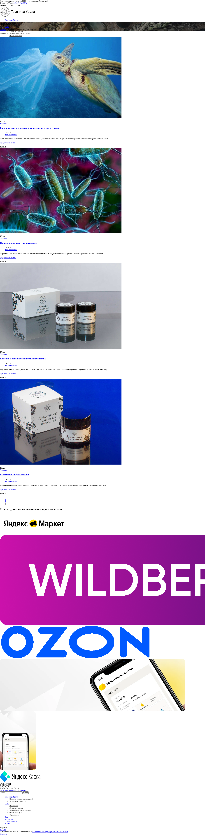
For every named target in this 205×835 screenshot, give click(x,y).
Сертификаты (14, 815)
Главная (3, 30)
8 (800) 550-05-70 (20, 3)
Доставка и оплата (16, 31)
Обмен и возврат (15, 36)
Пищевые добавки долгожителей (21, 22)
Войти (7, 823)
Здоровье (3, 123)
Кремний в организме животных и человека (23, 358)
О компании (13, 806)
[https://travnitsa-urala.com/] (18, 16)
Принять (3, 834)
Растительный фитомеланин (14, 474)
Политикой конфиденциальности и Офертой (50, 832)
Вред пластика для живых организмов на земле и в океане (30, 128)
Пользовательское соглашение (20, 33)
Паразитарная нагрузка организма (18, 243)
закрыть (3, 830)
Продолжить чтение (8, 143)
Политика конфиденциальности (13, 790)
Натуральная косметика (17, 24)
